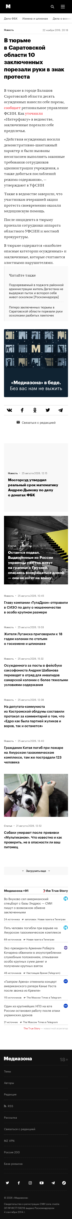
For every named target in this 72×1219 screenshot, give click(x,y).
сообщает (12, 108)
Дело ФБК (11, 18)
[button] (63, 7)
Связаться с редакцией (39, 422)
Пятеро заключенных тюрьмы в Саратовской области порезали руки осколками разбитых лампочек (36, 310)
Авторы (9, 1082)
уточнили (34, 114)
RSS (9, 1105)
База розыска (13, 1163)
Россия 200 (12, 1152)
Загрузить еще (36, 870)
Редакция (10, 1094)
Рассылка (10, 1117)
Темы (7, 1071)
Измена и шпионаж (35, 18)
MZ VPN (9, 1140)
